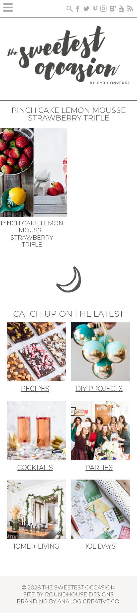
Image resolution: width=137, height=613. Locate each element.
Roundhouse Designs (79, 594)
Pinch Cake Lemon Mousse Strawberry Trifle (32, 234)
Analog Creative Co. (89, 601)
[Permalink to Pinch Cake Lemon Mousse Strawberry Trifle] (33, 171)
